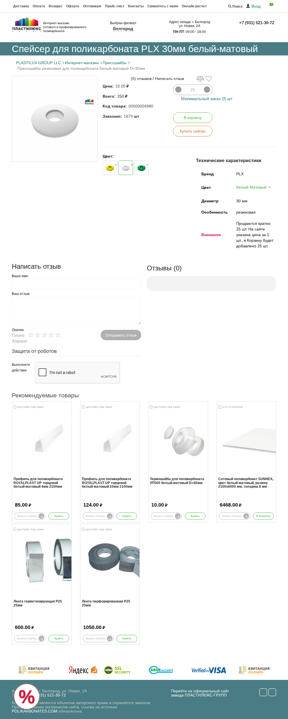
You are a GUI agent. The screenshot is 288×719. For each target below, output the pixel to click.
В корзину (193, 117)
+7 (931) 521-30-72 (256, 22)
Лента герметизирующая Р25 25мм (38, 603)
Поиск (236, 6)
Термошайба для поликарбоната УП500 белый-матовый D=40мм (177, 481)
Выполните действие (21, 367)
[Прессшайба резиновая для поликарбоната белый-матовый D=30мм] (55, 119)
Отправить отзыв (120, 335)
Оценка (18, 330)
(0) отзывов (141, 78)
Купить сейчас (193, 131)
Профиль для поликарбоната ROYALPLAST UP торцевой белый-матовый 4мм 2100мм (38, 482)
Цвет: (108, 156)
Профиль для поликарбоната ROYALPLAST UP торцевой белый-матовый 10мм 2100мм (107, 482)
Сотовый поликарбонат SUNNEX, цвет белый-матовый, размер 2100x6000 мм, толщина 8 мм (245, 482)
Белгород (123, 28)
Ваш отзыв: (21, 294)
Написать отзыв (169, 78)
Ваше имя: (20, 276)
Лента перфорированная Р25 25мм (106, 603)
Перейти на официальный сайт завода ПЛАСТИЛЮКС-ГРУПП (200, 693)
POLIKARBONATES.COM (34, 711)
